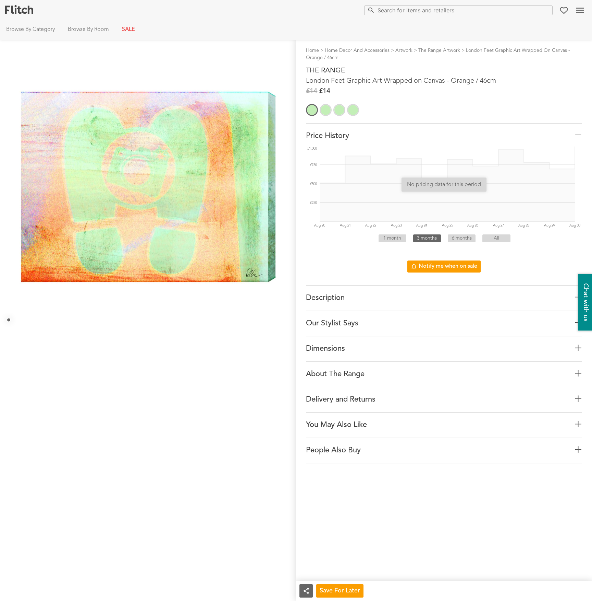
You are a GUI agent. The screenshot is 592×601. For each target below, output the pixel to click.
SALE (128, 29)
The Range (325, 70)
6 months (462, 238)
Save (340, 591)
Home (312, 50)
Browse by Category (30, 29)
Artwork (403, 50)
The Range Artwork (439, 50)
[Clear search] (546, 10)
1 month (392, 238)
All (496, 238)
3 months (427, 238)
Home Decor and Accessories (357, 50)
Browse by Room (88, 29)
